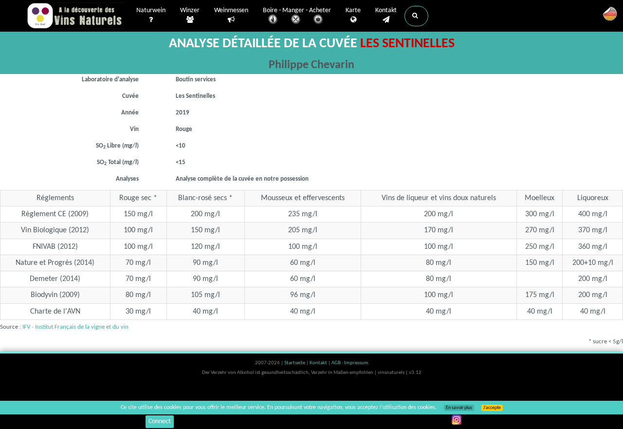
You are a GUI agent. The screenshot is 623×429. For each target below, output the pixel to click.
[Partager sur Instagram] (456, 420)
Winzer (190, 10)
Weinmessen (231, 10)
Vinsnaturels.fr (75, 15)
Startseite (295, 363)
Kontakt (386, 10)
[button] (416, 16)
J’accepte (492, 408)
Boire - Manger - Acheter (297, 10)
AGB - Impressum (349, 363)
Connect (159, 421)
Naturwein (150, 10)
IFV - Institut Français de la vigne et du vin (75, 327)
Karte (353, 10)
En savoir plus (459, 408)
